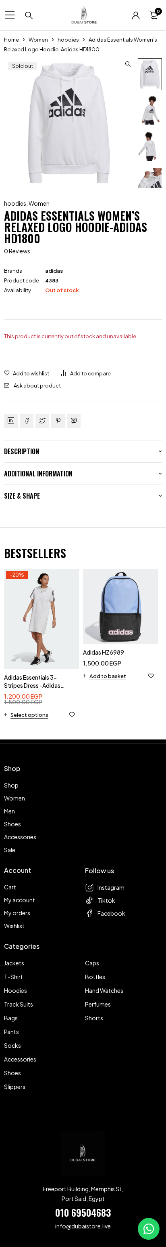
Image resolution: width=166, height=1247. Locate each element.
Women (38, 39)
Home (11, 39)
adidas (54, 271)
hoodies (68, 39)
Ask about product (37, 385)
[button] (128, 64)
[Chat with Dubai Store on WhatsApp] (149, 1229)
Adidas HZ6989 (103, 652)
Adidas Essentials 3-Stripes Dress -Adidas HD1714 (32, 685)
